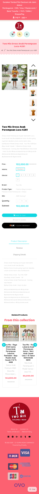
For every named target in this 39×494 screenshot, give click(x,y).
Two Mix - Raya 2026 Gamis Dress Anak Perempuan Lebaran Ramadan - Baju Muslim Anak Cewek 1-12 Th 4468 (10, 353)
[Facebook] (8, 437)
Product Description (19, 241)
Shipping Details (19, 254)
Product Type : (7, 189)
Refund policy (27, 432)
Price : (4, 164)
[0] (11, 34)
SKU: (3, 196)
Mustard (20, 169)
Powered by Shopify (19, 445)
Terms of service (13, 432)
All (2, 50)
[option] (14, 77)
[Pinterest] (12, 437)
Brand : (4, 185)
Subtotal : (6, 206)
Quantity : (6, 201)
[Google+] (16, 437)
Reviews (19, 248)
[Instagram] (21, 437)
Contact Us (24, 429)
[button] (19, 225)
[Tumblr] (25, 437)
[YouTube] (29, 437)
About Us (14, 429)
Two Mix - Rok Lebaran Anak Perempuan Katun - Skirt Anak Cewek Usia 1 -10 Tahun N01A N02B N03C (28, 352)
